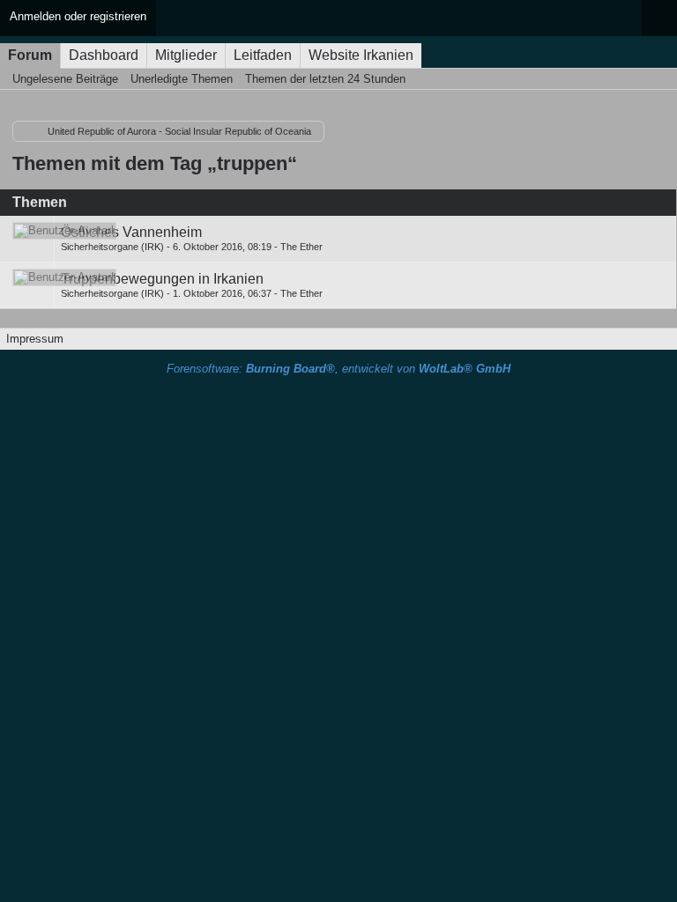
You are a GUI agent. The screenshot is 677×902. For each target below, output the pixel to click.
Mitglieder (186, 55)
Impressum (34, 338)
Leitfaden (263, 55)
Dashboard (103, 55)
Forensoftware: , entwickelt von (338, 368)
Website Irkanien (361, 55)
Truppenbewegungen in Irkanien (162, 278)
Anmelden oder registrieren (78, 16)
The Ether (301, 246)
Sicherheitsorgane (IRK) (112, 246)
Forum (30, 55)
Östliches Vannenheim (131, 232)
